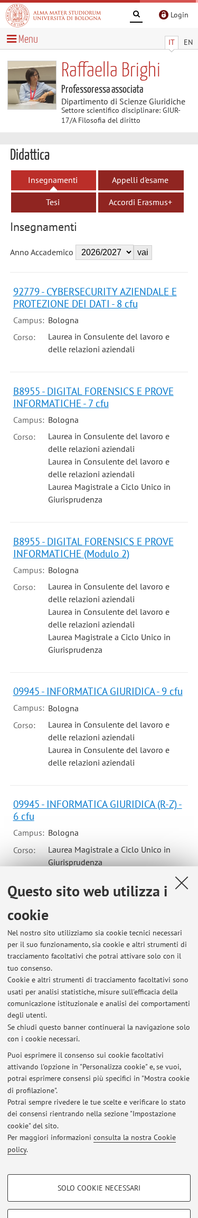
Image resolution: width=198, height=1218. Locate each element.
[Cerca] (136, 16)
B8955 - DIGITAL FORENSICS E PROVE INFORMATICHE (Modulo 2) (93, 547)
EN (188, 42)
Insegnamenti (53, 180)
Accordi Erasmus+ (140, 202)
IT (171, 42)
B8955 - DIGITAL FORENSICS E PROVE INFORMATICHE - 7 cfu (93, 397)
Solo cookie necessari (99, 1188)
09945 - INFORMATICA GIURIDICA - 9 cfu (98, 691)
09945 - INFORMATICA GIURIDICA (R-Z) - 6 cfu (97, 810)
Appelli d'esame (140, 180)
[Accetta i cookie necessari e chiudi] (181, 882)
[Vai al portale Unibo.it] (53, 15)
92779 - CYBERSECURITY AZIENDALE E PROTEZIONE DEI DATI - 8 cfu (95, 297)
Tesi (53, 202)
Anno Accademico (41, 252)
